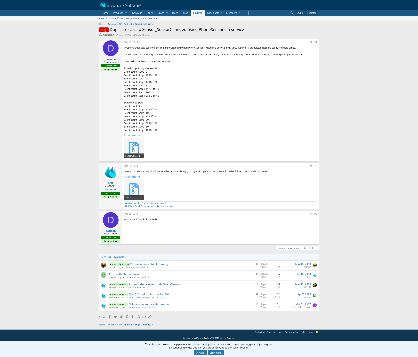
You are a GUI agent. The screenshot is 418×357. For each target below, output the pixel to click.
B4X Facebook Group (135, 18)
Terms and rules (274, 332)
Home (105, 12)
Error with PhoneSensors (125, 274)
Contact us (259, 332)
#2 (315, 165)
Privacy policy (291, 332)
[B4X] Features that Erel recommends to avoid (145, 203)
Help (302, 332)
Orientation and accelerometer (149, 304)
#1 (315, 41)
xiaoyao (307, 297)
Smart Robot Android (301, 307)
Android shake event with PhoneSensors (155, 284)
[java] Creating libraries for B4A (149, 294)
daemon (109, 35)
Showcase (136, 12)
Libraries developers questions (140, 297)
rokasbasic (114, 277)
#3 (315, 213)
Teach (175, 12)
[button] (120, 13)
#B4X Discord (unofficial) (111, 18)
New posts (213, 12)
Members (231, 12)
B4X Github (153, 18)
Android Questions (139, 267)
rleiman (112, 267)
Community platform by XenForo (209, 338)
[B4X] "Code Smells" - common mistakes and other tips (148, 206)
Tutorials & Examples (136, 287)
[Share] (311, 42)
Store (150, 12)
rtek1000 (307, 287)
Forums (197, 12)
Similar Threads (142, 35)
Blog (185, 12)
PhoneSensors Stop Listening (149, 264)
